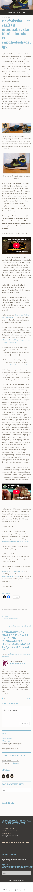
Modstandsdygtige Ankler (10, 617)
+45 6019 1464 (6, 833)
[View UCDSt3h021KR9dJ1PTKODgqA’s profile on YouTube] (12, 776)
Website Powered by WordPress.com (16, 880)
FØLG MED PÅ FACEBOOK (16, 842)
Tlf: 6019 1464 (6, 741)
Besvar (27, 698)
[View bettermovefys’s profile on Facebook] (3, 776)
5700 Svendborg (7, 739)
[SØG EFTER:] (16, 790)
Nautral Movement (22, 609)
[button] (5, 125)
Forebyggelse (14, 609)
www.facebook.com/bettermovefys (13, 571)
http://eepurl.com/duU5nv (10, 576)
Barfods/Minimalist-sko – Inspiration (16, 365)
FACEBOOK (8, 803)
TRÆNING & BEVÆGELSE (14, 12)
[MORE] (24, 13)
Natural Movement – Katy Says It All (20, 625)
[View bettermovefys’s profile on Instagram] (7, 776)
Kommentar (24, 723)
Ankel (9, 609)
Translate (16, 763)
